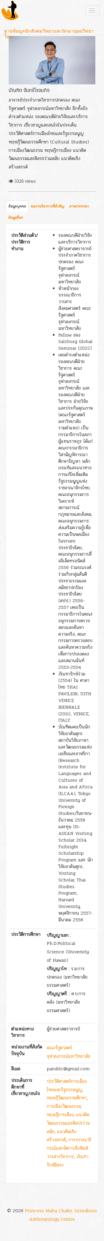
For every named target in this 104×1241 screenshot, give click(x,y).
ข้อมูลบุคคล (17, 206)
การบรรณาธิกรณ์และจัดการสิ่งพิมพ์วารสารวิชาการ (69, 1148)
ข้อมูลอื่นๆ (15, 218)
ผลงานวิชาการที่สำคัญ (47, 206)
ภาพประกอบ (79, 206)
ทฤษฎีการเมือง (60, 1114)
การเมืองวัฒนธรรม (64, 1106)
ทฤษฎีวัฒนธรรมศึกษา (67, 1097)
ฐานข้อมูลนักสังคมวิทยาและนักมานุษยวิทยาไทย (49, 31)
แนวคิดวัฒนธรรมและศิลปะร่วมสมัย (68, 1123)
